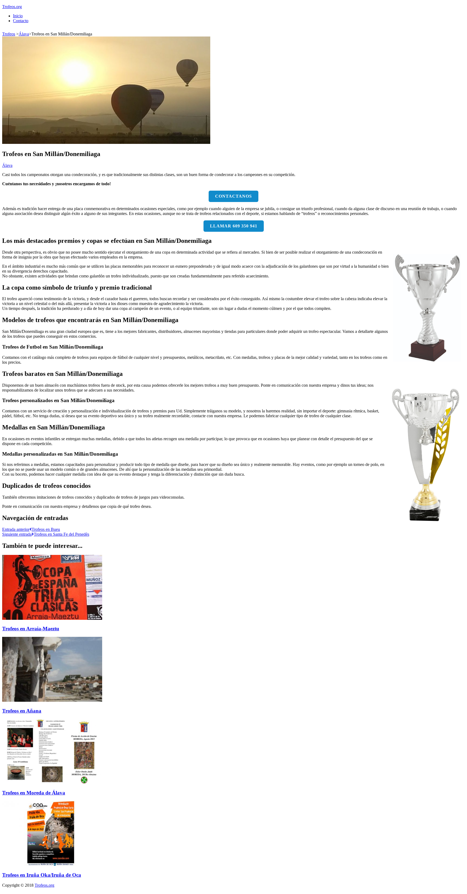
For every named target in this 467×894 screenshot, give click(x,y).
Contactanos (233, 196)
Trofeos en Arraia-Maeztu (30, 628)
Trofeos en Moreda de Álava (33, 793)
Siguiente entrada (45, 534)
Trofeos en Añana (21, 711)
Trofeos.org (12, 6)
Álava (24, 34)
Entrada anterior (31, 529)
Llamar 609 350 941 (233, 226)
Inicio (18, 16)
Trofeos (8, 34)
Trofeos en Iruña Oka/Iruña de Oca (41, 875)
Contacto (20, 20)
